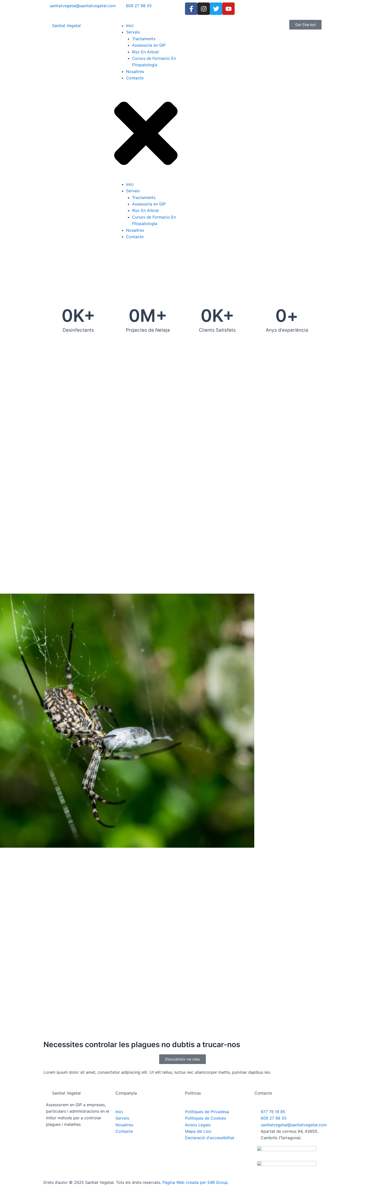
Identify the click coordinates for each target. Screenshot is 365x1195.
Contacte (135, 77)
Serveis (133, 32)
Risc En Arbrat (145, 51)
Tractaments (143, 38)
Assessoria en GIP (149, 45)
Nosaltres (135, 71)
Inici (130, 25)
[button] (146, 134)
